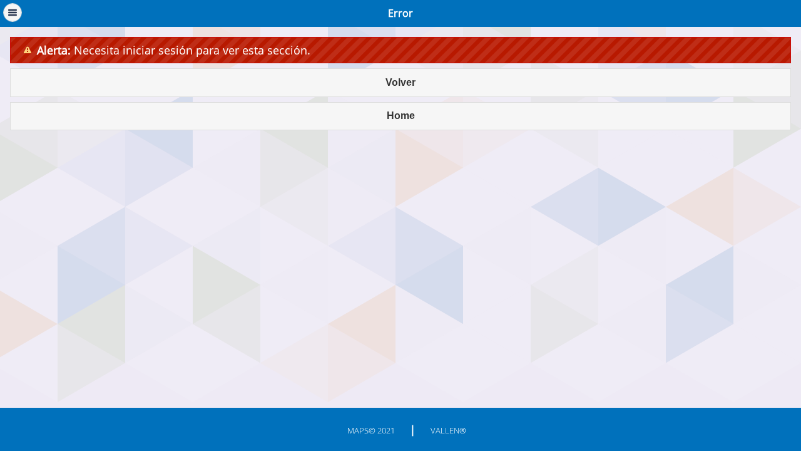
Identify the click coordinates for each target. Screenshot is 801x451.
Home (401, 115)
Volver (400, 82)
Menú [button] (12, 12)
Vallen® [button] (448, 430)
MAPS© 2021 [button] (371, 430)
